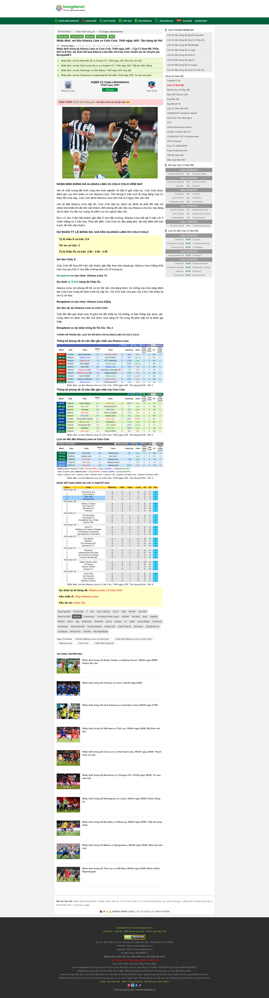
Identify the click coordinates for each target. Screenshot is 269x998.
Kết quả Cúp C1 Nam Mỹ (181, 165)
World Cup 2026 (64, 616)
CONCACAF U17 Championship (183, 136)
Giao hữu (87, 631)
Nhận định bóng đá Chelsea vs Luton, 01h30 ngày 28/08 (112, 683)
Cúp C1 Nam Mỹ (175, 85)
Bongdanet (63, 275)
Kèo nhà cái (113, 901)
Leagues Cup (173, 80)
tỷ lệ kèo (73, 281)
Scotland (118, 621)
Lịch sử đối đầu (143, 621)
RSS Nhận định (63, 905)
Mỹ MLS (61, 621)
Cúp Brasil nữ (173, 104)
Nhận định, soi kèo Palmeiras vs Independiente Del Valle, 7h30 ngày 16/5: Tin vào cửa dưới (106, 75)
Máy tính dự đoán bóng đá (197, 901)
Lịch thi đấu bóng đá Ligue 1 (181, 60)
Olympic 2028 (109, 626)
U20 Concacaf (174, 141)
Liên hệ (118, 931)
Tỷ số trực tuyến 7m (131, 901)
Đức (92, 611)
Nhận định (63, 36)
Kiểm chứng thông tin (132, 981)
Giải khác (76, 616)
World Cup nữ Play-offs (178, 90)
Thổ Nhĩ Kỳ (98, 621)
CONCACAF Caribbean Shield (182, 113)
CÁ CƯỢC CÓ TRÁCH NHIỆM (154, 911)
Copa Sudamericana (177, 150)
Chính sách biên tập (110, 981)
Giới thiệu (108, 931)
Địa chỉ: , (134, 942)
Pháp (124, 611)
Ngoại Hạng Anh (64, 611)
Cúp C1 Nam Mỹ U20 (177, 108)
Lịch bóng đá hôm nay (155, 901)
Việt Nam (132, 611)
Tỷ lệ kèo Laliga (82, 905)
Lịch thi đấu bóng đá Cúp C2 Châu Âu (185, 70)
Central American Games (179, 127)
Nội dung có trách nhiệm (157, 981)
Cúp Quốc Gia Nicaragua (179, 118)
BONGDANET (201, 21)
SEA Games (138, 626)
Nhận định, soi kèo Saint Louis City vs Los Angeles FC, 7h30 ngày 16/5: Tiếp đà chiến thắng (106, 65)
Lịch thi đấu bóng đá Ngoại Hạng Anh (185, 35)
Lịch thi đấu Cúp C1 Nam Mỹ (183, 230)
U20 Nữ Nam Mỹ (175, 155)
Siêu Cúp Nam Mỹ (176, 160)
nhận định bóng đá (104, 643)
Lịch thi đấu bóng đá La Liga (181, 50)
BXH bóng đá (145, 21)
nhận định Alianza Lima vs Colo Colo (133, 639)
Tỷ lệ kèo (101, 36)
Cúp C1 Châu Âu (103, 611)
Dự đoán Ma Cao (152, 626)
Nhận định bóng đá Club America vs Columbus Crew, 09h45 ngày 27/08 (120, 705)
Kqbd (101, 901)
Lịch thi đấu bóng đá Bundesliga (183, 45)
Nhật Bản (125, 616)
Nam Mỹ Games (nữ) (177, 94)
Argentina (153, 616)
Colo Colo (83, 643)
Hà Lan (109, 621)
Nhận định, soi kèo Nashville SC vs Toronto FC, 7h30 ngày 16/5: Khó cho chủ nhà (101, 60)
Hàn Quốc (136, 616)
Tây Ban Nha (78, 611)
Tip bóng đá (62, 631)
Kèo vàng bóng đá (100, 631)
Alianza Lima (65, 643)
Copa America (89, 616)
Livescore (91, 21)
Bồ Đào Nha (86, 621)
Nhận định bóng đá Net (85, 901)
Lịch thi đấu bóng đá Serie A (181, 55)
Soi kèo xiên (157, 621)
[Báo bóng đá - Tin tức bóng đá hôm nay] (70, 6)
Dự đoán (187, 21)
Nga (77, 621)
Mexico (70, 621)
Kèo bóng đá (166, 21)
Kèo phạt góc (63, 626)
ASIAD (132, 621)
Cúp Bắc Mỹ (173, 99)
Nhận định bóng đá (69, 21)
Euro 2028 (142, 611)
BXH (112, 36)
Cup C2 (116, 611)
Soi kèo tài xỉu (75, 631)
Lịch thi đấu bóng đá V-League (182, 65)
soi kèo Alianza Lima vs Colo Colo (92, 639)
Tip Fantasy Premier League (108, 616)
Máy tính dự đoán (77, 626)
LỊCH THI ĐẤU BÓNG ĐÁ (181, 30)
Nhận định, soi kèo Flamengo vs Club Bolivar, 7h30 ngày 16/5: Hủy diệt (96, 70)
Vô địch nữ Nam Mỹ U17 (179, 132)
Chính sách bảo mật (156, 931)
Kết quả (127, 21)
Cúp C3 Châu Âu (124, 626)
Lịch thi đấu (109, 21)
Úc (125, 621)
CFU (169, 122)
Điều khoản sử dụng (134, 931)
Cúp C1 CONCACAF (177, 146)
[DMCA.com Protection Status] (134, 938)
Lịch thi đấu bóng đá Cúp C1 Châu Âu (185, 40)
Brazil (145, 616)
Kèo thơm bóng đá (94, 626)
